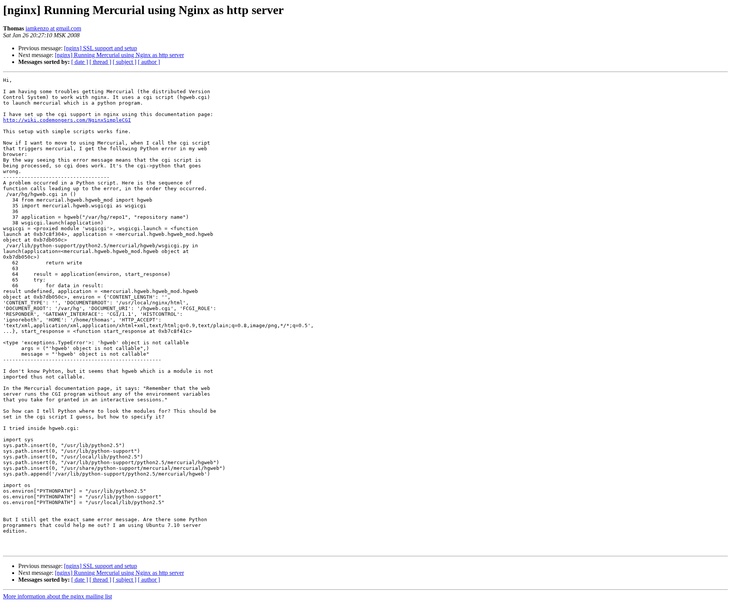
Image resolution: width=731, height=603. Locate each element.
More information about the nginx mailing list (57, 596)
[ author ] (149, 62)
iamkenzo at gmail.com (53, 28)
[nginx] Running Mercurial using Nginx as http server (119, 55)
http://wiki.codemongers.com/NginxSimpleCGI (67, 120)
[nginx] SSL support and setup (100, 48)
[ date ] (79, 62)
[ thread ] (100, 62)
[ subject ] (124, 62)
